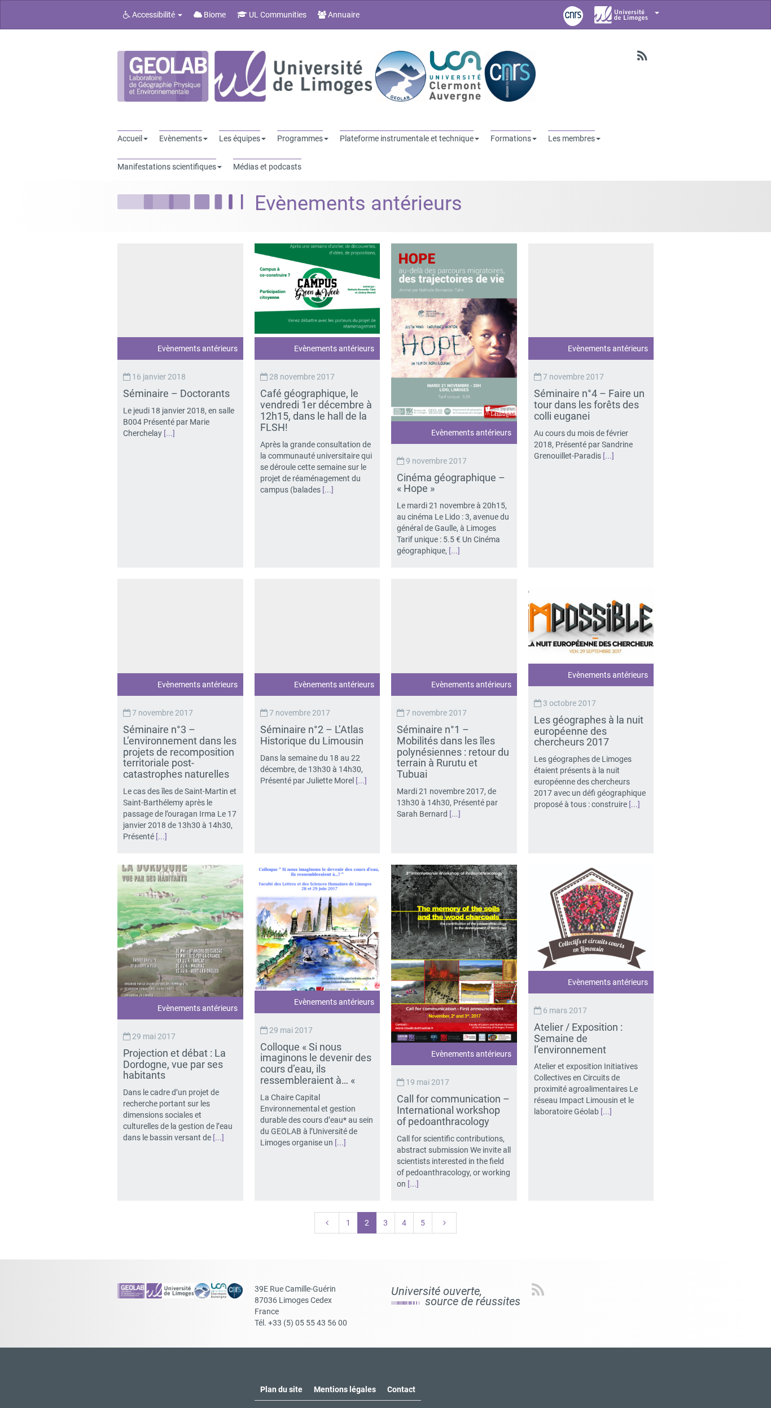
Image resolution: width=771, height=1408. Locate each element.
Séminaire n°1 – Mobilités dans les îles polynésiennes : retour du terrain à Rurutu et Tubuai (453, 751)
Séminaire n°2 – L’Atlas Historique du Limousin (313, 735)
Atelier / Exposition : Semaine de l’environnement (578, 1038)
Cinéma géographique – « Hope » (451, 483)
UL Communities (276, 14)
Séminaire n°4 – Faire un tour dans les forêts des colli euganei (589, 404)
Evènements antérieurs (197, 348)
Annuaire (343, 14)
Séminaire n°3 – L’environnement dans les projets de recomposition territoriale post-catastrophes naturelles (179, 751)
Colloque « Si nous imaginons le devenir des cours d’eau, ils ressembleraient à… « (315, 1063)
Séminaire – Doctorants (177, 393)
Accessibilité (153, 14)
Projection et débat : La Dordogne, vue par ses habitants (174, 1064)
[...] (169, 433)
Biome (214, 14)
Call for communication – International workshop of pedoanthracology (453, 1110)
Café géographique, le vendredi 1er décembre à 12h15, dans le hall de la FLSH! (316, 410)
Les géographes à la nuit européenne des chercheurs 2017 (588, 731)
